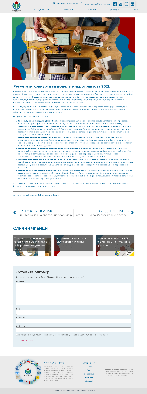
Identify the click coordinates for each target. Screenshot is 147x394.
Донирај (114, 9)
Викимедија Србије (54, 362)
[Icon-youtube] (121, 4)
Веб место (20, 326)
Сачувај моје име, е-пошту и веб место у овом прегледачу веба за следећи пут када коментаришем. (63, 335)
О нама (67, 9)
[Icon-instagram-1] (126, 4)
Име (18, 309)
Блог (136, 9)
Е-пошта (20, 318)
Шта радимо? (39, 9)
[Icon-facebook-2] (115, 4)
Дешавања (89, 374)
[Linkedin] (132, 4)
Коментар (21, 281)
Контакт (91, 9)
